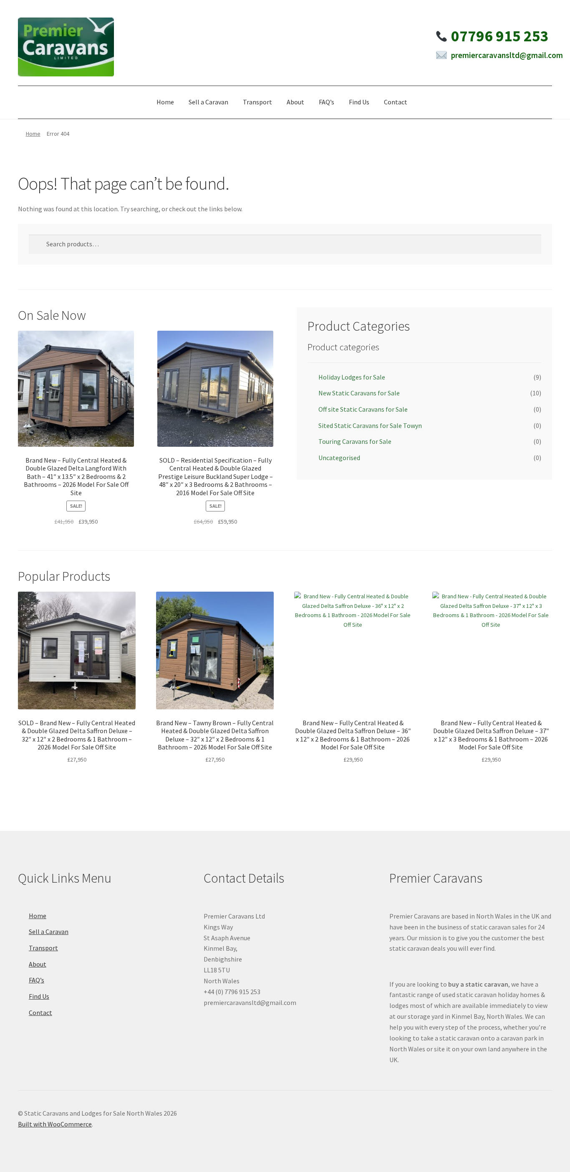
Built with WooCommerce (55, 1124)
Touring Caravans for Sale (354, 441)
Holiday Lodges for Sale (351, 377)
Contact (395, 102)
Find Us (359, 102)
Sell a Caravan (208, 102)
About (295, 102)
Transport (257, 102)
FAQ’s (326, 102)
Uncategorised (339, 457)
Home (165, 102)
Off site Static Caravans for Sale (363, 409)
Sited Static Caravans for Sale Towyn (370, 425)
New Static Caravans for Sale (359, 393)
